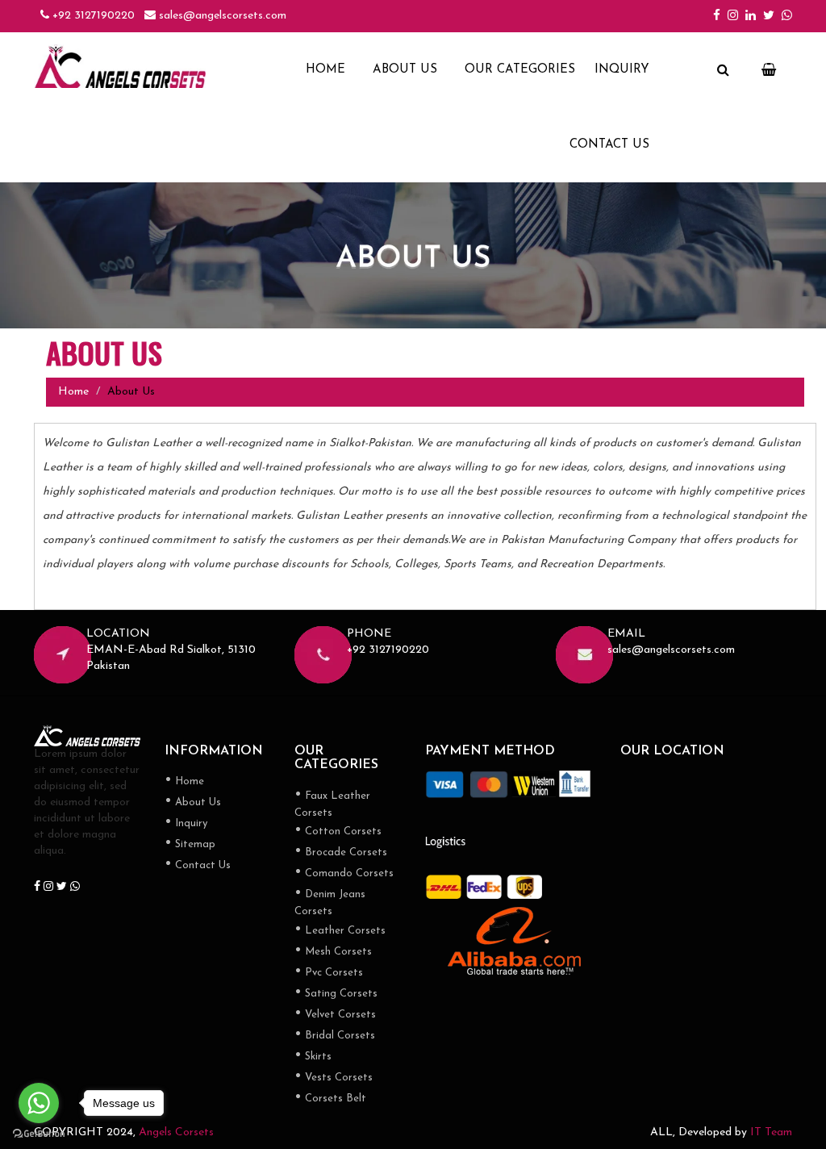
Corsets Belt (330, 1099)
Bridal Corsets (334, 1036)
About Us (193, 803)
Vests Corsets (333, 1078)
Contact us (609, 145)
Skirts (313, 1057)
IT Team (771, 1132)
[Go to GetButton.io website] (39, 1133)
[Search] (723, 71)
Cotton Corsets (338, 832)
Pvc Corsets (328, 973)
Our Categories (520, 70)
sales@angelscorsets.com (221, 16)
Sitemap (190, 845)
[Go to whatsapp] (39, 1103)
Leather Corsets (340, 931)
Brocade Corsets (340, 853)
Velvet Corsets (335, 1015)
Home (325, 70)
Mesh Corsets (333, 952)
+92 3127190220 (92, 16)
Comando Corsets (344, 874)
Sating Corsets (336, 994)
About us (405, 70)
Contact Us (198, 866)
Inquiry (621, 70)
